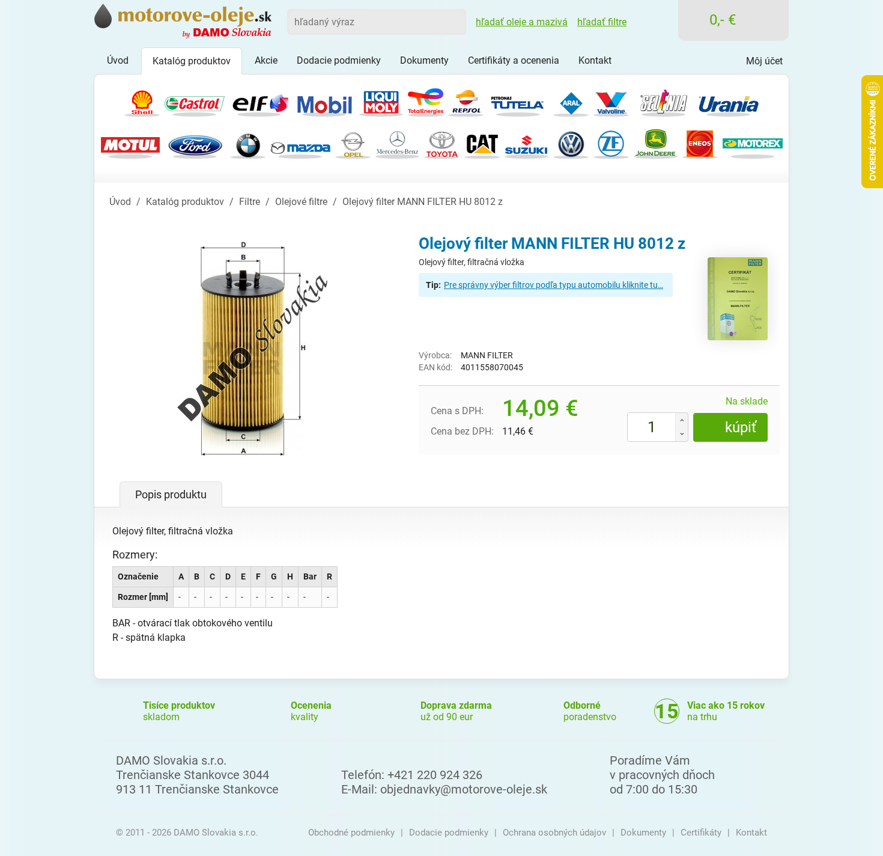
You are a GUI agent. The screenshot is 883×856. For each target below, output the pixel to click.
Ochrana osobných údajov (554, 832)
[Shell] (142, 100)
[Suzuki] (526, 142)
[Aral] (571, 100)
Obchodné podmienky (351, 832)
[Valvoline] (611, 100)
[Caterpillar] (482, 142)
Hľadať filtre (602, 22)
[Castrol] (195, 100)
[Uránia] (729, 100)
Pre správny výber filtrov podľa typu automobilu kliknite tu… (553, 285)
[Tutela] (518, 100)
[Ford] (195, 142)
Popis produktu (171, 494)
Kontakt (751, 832)
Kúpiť (740, 427)
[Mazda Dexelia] (300, 142)
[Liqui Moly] (381, 100)
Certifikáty (701, 832)
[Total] (425, 100)
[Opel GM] (353, 142)
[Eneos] (700, 142)
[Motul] (130, 142)
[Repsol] (466, 100)
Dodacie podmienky (448, 832)
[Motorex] (753, 142)
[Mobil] (324, 100)
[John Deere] (656, 142)
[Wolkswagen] (571, 142)
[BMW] (248, 142)
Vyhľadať (453, 22)
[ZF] (611, 142)
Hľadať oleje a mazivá (522, 22)
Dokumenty (643, 832)
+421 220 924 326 (434, 775)
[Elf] (259, 100)
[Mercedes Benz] (397, 142)
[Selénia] (664, 100)
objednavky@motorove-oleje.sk (463, 789)
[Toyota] (442, 142)
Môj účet (764, 61)
